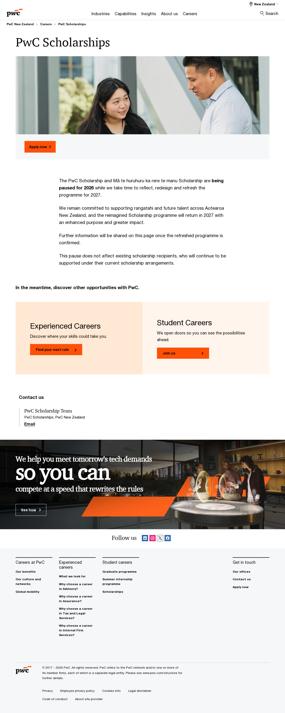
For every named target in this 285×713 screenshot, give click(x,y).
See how (29, 510)
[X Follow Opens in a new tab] (160, 539)
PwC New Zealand (20, 24)
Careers (46, 24)
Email (29, 424)
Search (271, 13)
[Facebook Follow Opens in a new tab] (168, 539)
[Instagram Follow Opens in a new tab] (152, 539)
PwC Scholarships (72, 24)
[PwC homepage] (15, 11)
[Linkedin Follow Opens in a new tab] (145, 539)
